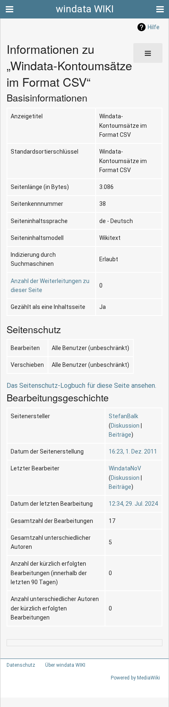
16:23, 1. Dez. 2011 (133, 451)
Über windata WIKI (65, 665)
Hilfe (154, 27)
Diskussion (125, 425)
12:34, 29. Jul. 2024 (133, 503)
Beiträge (120, 434)
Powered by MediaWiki (135, 678)
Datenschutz (21, 665)
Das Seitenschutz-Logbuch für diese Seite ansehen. (81, 385)
